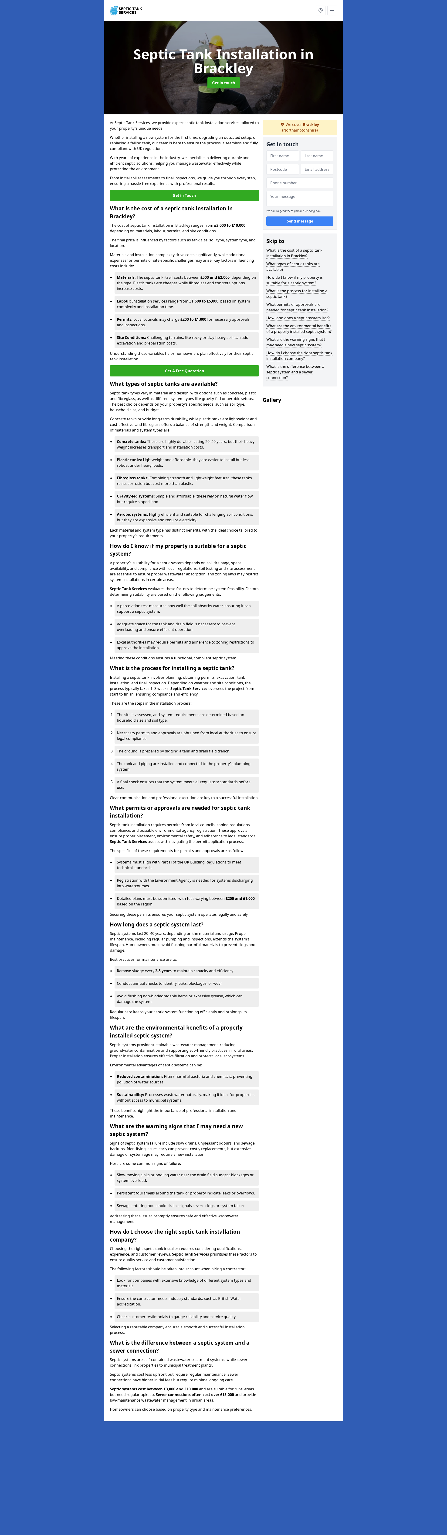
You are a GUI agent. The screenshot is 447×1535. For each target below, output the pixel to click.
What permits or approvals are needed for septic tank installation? (297, 307)
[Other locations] (320, 10)
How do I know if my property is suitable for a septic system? (294, 280)
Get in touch (223, 82)
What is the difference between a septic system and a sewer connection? (295, 372)
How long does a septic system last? (298, 317)
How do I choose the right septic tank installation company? (299, 355)
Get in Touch (184, 195)
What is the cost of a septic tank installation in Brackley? (294, 253)
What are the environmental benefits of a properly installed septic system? (299, 328)
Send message (300, 221)
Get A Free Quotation (184, 370)
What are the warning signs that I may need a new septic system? (295, 342)
